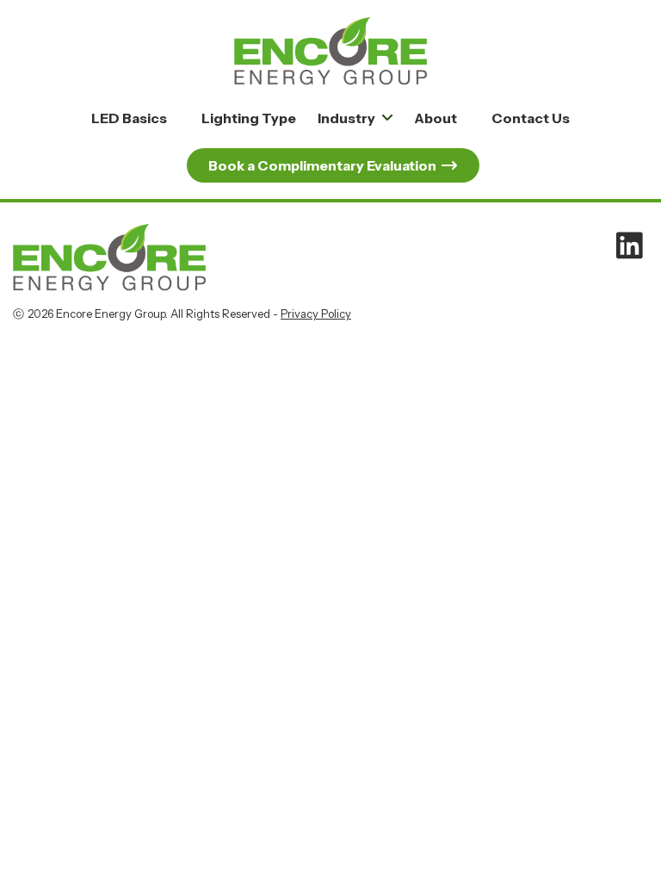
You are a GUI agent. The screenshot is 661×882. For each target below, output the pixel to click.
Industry (346, 118)
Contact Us (530, 118)
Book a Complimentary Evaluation (322, 165)
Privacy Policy (316, 313)
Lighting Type (248, 118)
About (435, 118)
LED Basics (129, 118)
